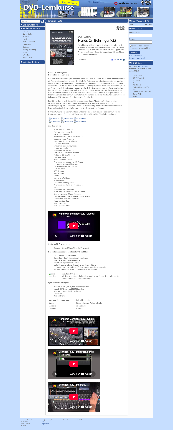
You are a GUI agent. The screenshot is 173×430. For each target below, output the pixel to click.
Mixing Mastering (29, 49)
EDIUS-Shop (136, 63)
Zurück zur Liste (55, 21)
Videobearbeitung (31, 62)
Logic (25, 52)
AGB (90, 2)
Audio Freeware (29, 42)
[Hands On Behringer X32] (54, 118)
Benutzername (134, 32)
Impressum (97, 2)
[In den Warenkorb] (123, 59)
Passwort (132, 39)
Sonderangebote (30, 24)
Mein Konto (136, 28)
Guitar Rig (27, 44)
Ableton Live (27, 57)
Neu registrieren (135, 56)
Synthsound (27, 39)
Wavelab (26, 55)
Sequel (25, 31)
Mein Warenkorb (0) (140, 21)
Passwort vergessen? (137, 58)
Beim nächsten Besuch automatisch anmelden (140, 47)
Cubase (26, 47)
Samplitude (27, 34)
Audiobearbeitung (31, 28)
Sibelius (26, 36)
